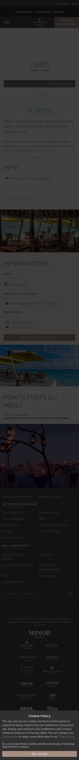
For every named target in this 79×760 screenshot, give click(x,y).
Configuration (10, 736)
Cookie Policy (66, 736)
